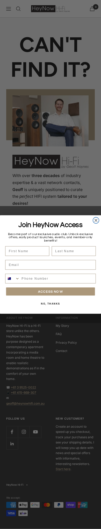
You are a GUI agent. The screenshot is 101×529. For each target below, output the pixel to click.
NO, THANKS (50, 303)
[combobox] (12, 278)
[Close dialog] (96, 220)
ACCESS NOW (50, 291)
